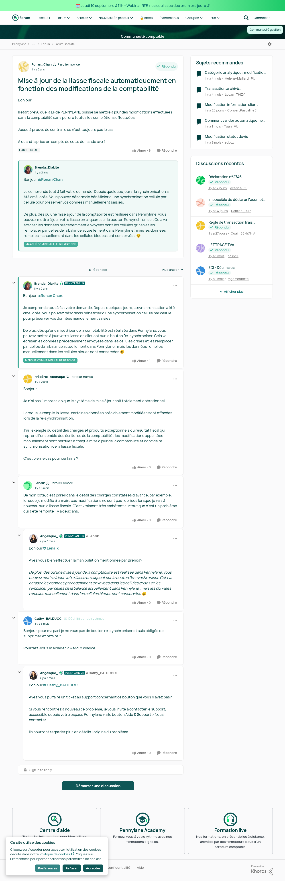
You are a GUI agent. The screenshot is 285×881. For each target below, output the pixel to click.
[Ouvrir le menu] (270, 44)
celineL (233, 256)
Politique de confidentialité (109, 867)
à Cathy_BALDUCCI (101, 673)
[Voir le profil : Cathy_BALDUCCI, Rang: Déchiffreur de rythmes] (27, 620)
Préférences (47, 868)
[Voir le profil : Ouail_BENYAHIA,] (200, 225)
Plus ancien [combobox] (173, 270)
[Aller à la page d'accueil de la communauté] (21, 17)
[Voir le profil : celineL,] (200, 248)
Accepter (93, 868)
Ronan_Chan (41, 64)
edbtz (229, 142)
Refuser (71, 868)
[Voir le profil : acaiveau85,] (200, 180)
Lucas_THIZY (235, 94)
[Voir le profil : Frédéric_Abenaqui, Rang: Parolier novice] (27, 379)
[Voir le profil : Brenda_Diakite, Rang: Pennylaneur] (27, 285)
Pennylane (19, 44)
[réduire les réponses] (13, 283)
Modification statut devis (226, 136)
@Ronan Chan (50, 179)
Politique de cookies (55, 854)
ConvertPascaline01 (242, 110)
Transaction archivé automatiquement (222, 88)
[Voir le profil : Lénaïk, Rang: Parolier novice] (27, 485)
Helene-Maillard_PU (240, 78)
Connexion (262, 18)
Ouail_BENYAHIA (243, 233)
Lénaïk (40, 483)
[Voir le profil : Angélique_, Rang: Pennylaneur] (33, 538)
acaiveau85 (238, 188)
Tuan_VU (231, 126)
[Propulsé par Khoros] (262, 870)
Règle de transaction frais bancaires (230, 222)
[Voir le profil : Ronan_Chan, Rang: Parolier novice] (23, 66)
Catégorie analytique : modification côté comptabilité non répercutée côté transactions (235, 72)
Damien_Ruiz (241, 211)
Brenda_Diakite (47, 167)
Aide (140, 867)
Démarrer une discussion (98, 785)
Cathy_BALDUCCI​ (63, 685)
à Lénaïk (92, 536)
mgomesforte (238, 279)
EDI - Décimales (221, 267)
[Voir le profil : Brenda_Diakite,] (28, 169)
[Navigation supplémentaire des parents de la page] (34, 44)
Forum (45, 44)
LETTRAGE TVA (221, 245)
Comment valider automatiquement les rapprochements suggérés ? (236, 120)
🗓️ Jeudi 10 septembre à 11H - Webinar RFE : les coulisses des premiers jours (140, 5)
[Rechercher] (246, 18)
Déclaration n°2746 (225, 177)
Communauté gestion (265, 30)
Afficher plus (234, 291)
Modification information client (231, 104)
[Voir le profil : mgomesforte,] (200, 270)
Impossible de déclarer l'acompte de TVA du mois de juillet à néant (236, 199)
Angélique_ (49, 536)
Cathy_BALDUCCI (49, 618)
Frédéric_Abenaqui (50, 377)
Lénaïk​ (53, 548)
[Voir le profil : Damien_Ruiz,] (200, 202)
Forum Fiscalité (65, 44)
